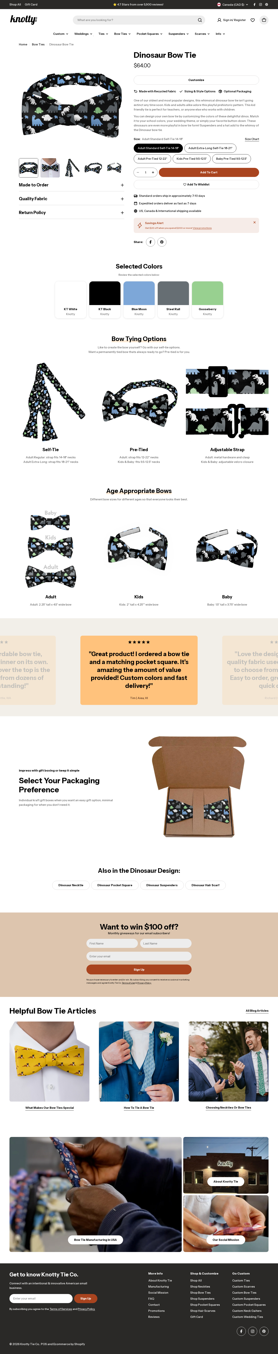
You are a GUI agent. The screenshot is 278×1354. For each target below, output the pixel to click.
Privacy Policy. (86, 1309)
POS (44, 1344)
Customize (196, 80)
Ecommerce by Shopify (69, 1344)
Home (23, 44)
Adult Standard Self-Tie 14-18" (158, 148)
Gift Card (31, 4)
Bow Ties (38, 44)
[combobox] (139, 20)
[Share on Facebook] (150, 242)
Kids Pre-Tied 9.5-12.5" (192, 158)
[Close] (254, 222)
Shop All (15, 4)
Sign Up (139, 969)
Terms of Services (61, 1309)
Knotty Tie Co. (30, 1344)
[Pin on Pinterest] (161, 242)
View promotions (202, 228)
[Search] (200, 20)
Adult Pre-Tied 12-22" (152, 158)
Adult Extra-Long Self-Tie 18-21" (210, 148)
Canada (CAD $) (233, 4)
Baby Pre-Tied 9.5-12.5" (231, 158)
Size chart (252, 139)
